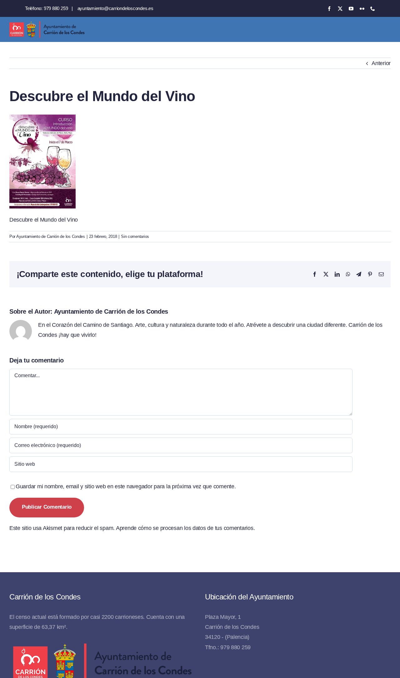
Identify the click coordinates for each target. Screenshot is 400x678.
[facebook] (329, 8)
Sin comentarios (135, 236)
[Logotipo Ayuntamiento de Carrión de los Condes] (47, 23)
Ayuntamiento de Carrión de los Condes (50, 236)
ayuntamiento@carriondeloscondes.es (115, 8)
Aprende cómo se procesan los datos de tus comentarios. (185, 528)
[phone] (372, 8)
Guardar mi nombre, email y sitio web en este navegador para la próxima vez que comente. (126, 486)
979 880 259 (56, 8)
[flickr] (362, 8)
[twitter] (340, 8)
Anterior (381, 63)
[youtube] (351, 8)
